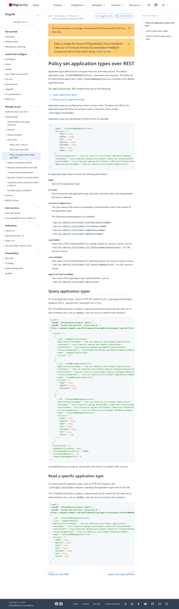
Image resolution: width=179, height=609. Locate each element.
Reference (10, 99)
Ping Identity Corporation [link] (21, 605)
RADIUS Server (12, 200)
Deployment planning (15, 46)
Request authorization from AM (22, 167)
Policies (10, 129)
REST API (9, 258)
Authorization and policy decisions (18, 123)
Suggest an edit (106, 16)
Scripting (9, 263)
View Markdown (126, 16)
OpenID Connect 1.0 (14, 235)
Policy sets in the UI (19, 144)
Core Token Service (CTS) (16, 74)
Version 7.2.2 (20, 21)
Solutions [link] (117, 5)
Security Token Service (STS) (18, 245)
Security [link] (97, 604)
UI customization (13, 94)
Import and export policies (19, 162)
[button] (164, 5)
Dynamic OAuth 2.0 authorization (23, 177)
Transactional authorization (20, 172)
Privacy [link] (85, 604)
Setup (8, 64)
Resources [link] (136, 5)
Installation (10, 59)
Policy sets (12, 139)
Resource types (14, 134)
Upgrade (9, 89)
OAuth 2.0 (10, 230)
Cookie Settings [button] (112, 604)
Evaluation (10, 36)
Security (9, 79)
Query (125, 466)
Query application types (65, 94)
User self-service (13, 213)
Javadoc (8, 273)
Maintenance (11, 84)
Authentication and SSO (16, 111)
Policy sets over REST (19, 149)
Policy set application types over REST (22, 156)
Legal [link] (75, 604)
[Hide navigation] (37, 15)
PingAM (10, 14)
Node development (14, 268)
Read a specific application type (69, 99)
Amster (8, 69)
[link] (18, 5)
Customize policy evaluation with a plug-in (22, 184)
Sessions (9, 195)
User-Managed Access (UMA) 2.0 (20, 218)
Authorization (11, 116)
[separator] (40, 304)
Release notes (11, 41)
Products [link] (59, 5)
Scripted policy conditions (19, 190)
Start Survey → (105, 51)
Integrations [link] (79, 5)
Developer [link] (99, 5)
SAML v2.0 (10, 240)
